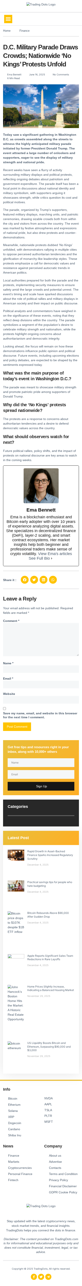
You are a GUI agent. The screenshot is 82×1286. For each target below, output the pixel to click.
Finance (24, 30)
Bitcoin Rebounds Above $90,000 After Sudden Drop (48, 914)
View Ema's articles (55, 554)
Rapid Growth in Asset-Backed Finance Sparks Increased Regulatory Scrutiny (50, 855)
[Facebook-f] (34, 1277)
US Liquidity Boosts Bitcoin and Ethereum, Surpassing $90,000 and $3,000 (49, 1046)
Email (8, 678)
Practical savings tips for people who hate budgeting (49, 883)
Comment (11, 621)
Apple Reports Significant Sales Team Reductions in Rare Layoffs (50, 957)
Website (9, 694)
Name (8, 663)
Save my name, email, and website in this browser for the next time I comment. (40, 715)
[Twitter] (41, 1277)
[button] (8, 19)
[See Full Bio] (51, 558)
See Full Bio (39, 558)
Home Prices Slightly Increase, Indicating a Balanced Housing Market (50, 988)
